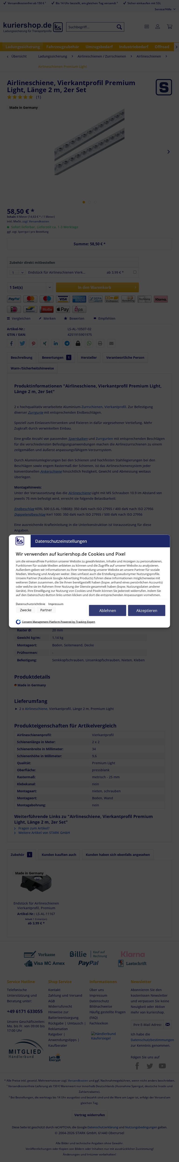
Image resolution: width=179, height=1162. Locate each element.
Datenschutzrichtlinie (31, 604)
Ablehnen (107, 610)
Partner (46, 610)
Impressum (55, 604)
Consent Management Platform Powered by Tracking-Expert (58, 621)
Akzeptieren (146, 610)
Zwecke (25, 610)
